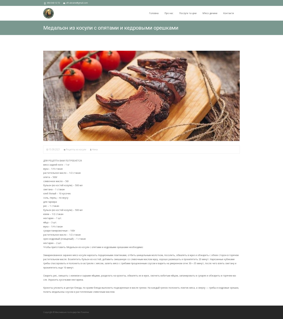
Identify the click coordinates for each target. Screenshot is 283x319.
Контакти (228, 13)
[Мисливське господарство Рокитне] (46, 12)
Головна (154, 13)
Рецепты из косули (76, 149)
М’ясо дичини (209, 13)
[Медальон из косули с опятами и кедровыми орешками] (141, 96)
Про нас (168, 13)
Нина (95, 149)
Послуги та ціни (188, 13)
